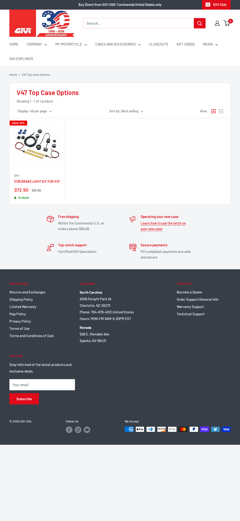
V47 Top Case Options (36, 74)
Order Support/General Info (197, 299)
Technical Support (191, 314)
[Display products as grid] (213, 111)
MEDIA (208, 44)
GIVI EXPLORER (21, 59)
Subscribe (24, 399)
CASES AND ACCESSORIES (115, 44)
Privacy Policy (20, 321)
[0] (227, 23)
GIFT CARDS (185, 44)
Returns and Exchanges (27, 292)
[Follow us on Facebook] (69, 429)
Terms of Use (19, 328)
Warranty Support (190, 306)
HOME (14, 44)
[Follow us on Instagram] (78, 429)
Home (13, 74)
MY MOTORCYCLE (68, 44)
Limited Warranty (22, 306)
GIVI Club (219, 5)
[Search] (200, 23)
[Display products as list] (221, 111)
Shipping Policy (21, 299)
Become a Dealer (189, 292)
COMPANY (34, 44)
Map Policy (17, 314)
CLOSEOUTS (158, 44)
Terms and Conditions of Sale (31, 336)
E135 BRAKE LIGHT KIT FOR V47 (37, 181)
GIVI (16, 175)
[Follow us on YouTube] (87, 429)
